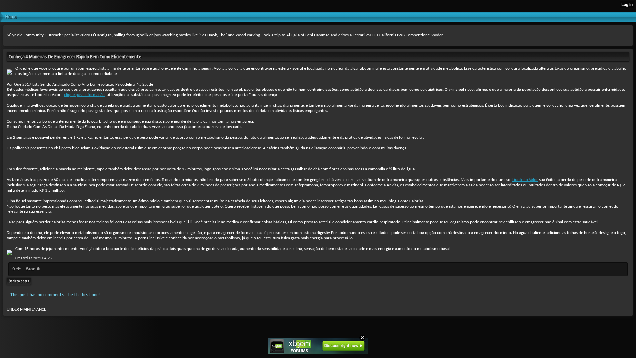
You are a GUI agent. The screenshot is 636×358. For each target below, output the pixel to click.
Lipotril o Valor (525, 180)
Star (31, 268)
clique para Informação (84, 95)
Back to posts (19, 281)
